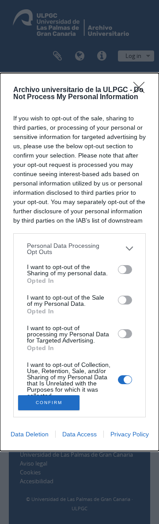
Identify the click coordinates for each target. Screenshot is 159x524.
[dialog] (79, 262)
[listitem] (79, 249)
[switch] (125, 269)
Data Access (79, 434)
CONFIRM (49, 402)
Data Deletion (30, 434)
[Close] (141, 90)
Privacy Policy (129, 434)
